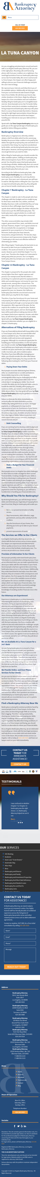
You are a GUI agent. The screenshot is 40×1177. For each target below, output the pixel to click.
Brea (6, 871)
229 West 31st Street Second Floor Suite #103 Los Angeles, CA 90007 (20, 1025)
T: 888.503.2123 (20, 1058)
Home (20, 1074)
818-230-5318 (20, 1039)
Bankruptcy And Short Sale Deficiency (18, 882)
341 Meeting (9, 856)
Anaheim (8, 859)
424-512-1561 (20, 1030)
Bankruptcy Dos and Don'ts (14, 888)
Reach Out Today (16, 969)
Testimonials (22, 1082)
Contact (20, 1085)
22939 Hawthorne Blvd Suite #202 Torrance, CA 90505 (20, 1012)
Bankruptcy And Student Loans (15, 885)
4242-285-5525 (23, 738)
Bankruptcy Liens (11, 891)
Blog (19, 1088)
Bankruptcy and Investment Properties (18, 880)
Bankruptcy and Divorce (13, 874)
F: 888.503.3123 (20, 1061)
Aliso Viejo (8, 868)
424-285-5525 (20, 28)
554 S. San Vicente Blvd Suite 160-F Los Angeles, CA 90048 (20, 1000)
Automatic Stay (10, 865)
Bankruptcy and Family (13, 877)
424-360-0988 (20, 1017)
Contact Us (20, 764)
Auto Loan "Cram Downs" (13, 862)
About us (21, 1080)
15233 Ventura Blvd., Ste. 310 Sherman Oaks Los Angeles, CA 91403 (20, 1047)
